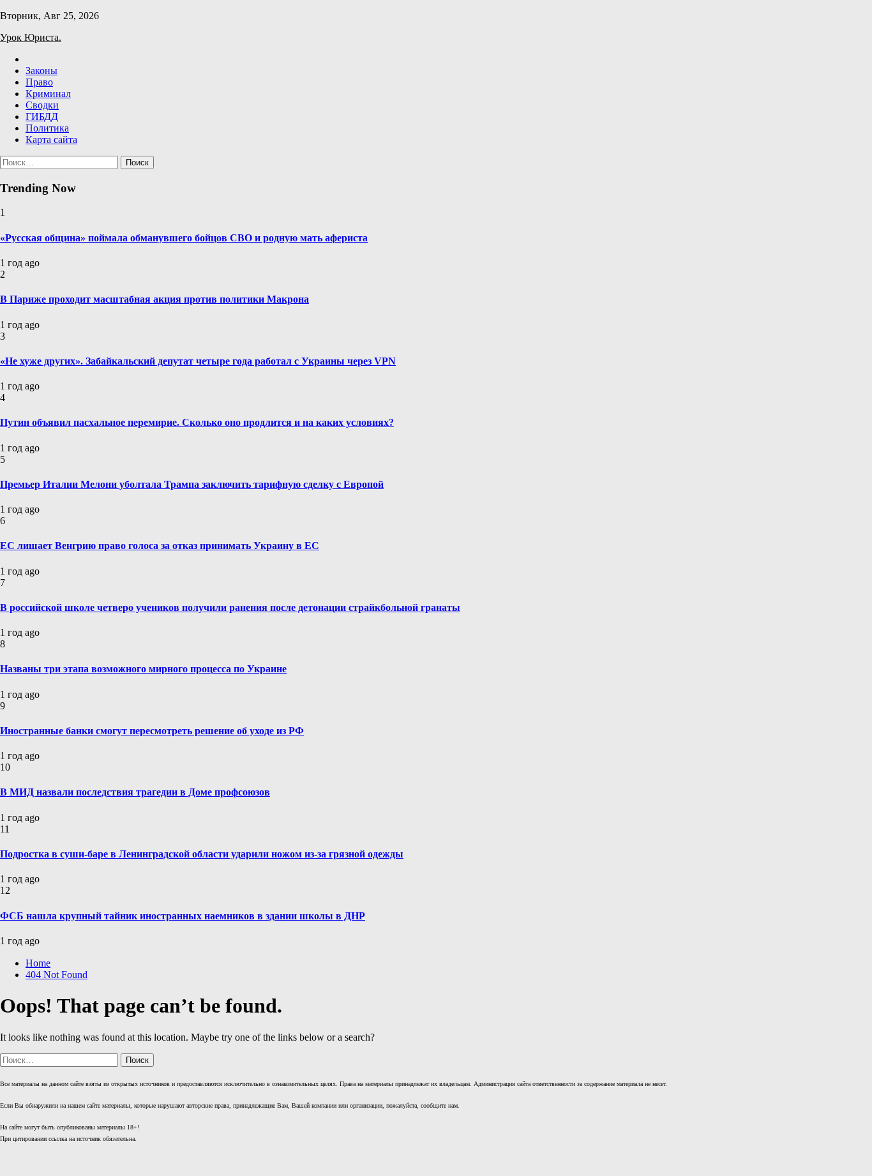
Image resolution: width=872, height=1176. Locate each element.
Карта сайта (51, 139)
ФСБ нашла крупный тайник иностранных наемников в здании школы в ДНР (182, 915)
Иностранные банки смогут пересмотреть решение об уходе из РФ (152, 730)
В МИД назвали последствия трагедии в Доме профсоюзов (135, 792)
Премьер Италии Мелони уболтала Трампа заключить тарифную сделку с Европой (192, 484)
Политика (47, 128)
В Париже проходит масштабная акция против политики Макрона (154, 299)
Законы (41, 70)
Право (39, 82)
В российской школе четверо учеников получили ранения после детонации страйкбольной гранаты (230, 607)
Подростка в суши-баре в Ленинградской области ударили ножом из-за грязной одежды (201, 853)
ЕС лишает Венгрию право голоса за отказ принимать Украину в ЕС (159, 545)
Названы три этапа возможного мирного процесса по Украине (143, 668)
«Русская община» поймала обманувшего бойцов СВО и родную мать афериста (184, 237)
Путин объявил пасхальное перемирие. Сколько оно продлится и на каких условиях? (197, 422)
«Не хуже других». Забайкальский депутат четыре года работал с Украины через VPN (198, 361)
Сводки (42, 105)
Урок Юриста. (30, 37)
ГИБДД (42, 116)
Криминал (48, 93)
